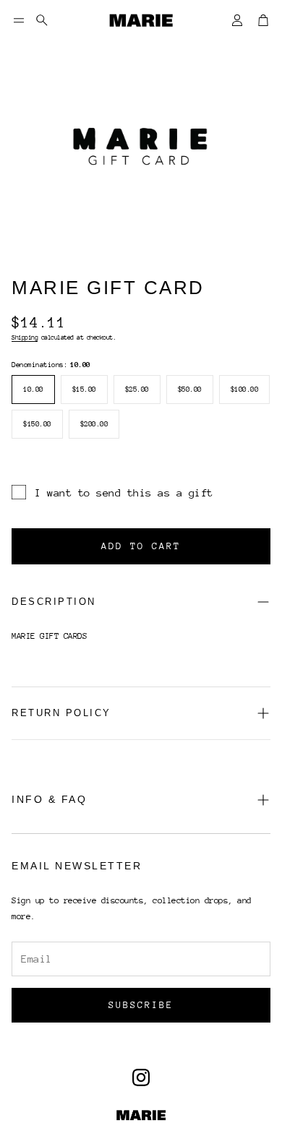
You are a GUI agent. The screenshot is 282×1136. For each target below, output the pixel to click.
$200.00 (94, 424)
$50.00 (190, 389)
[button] (19, 20)
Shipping (25, 337)
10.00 (33, 389)
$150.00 (37, 424)
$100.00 (245, 389)
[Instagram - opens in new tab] (141, 1077)
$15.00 (84, 389)
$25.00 (137, 389)
